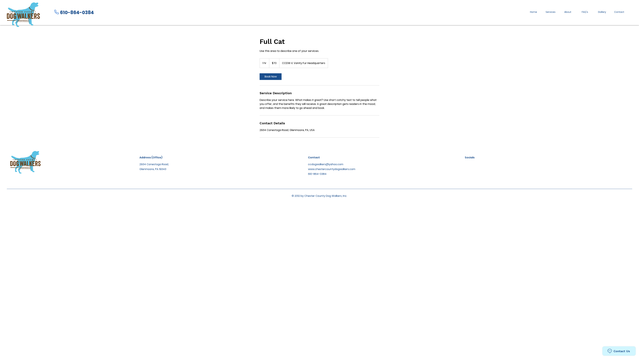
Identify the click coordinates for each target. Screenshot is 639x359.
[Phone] (56, 12)
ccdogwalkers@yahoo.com (325, 164)
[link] (271, 76)
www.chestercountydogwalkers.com (331, 169)
